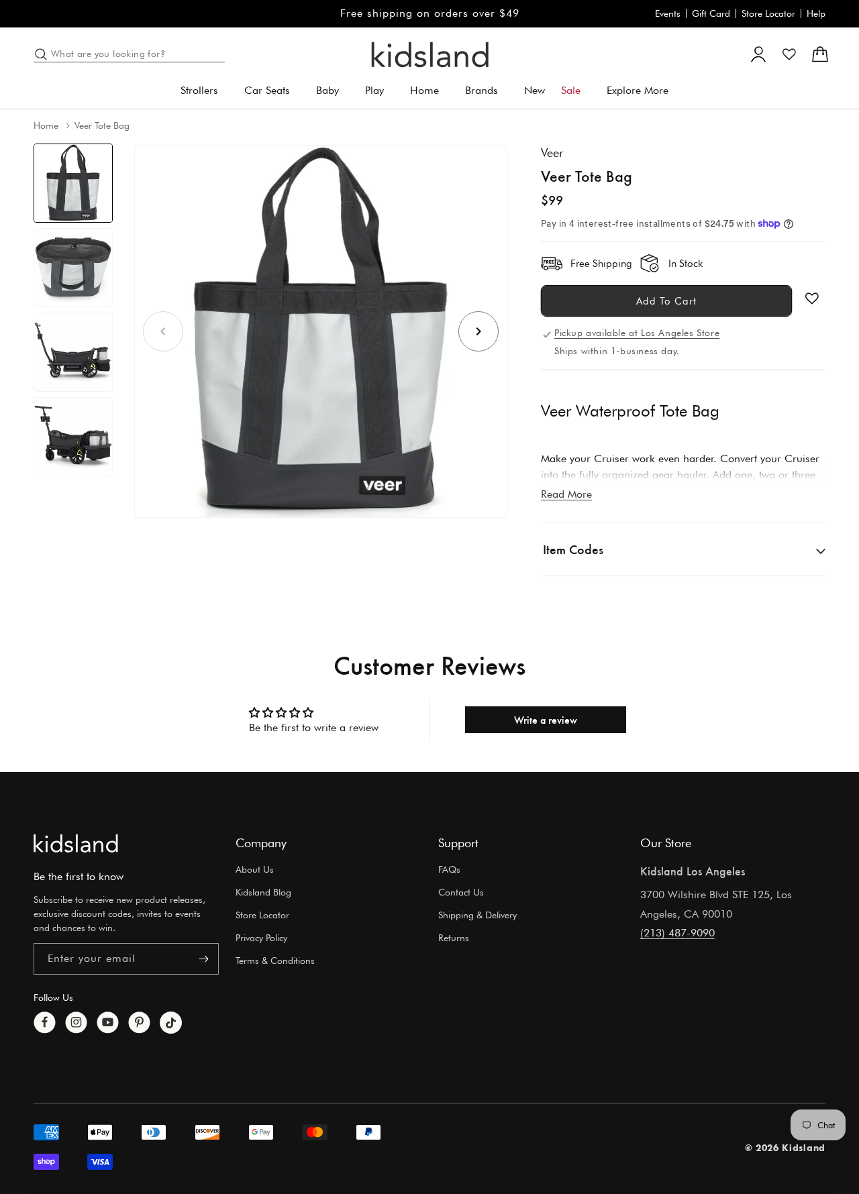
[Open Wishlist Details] (789, 54)
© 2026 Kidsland (785, 1147)
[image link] (76, 843)
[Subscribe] (203, 959)
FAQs (449, 869)
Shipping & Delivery (477, 915)
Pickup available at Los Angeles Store (636, 332)
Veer (552, 153)
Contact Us (461, 892)
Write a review (545, 719)
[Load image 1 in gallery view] (73, 183)
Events (667, 13)
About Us (255, 869)
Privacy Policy (261, 937)
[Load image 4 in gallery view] (73, 436)
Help (816, 13)
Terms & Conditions (275, 960)
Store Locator (768, 13)
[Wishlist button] (812, 298)
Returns (453, 937)
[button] (204, 91)
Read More (566, 494)
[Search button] (41, 54)
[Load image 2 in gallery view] (73, 267)
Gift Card (711, 13)
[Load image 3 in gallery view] (73, 352)
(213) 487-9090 (677, 932)
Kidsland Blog (263, 892)
